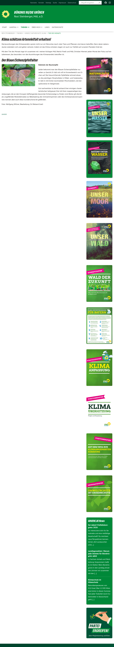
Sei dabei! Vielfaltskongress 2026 (98, 526)
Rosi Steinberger (8, 33)
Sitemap (48, 3)
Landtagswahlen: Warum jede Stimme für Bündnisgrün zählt (99, 553)
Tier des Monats (54, 33)
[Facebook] (105, 2)
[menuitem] (33, 2)
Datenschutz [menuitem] (57, 27)
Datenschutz (72, 3)
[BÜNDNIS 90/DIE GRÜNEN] (6, 14)
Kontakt (41, 3)
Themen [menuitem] (24, 27)
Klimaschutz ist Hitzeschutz (94, 581)
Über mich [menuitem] (36, 27)
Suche (55, 3)
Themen (20, 33)
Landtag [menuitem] (12, 27)
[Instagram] (109, 2)
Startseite (33, 3)
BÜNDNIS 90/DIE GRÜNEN (29, 12)
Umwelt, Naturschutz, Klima (36, 33)
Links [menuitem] (47, 27)
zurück (4, 114)
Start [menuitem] (4, 27)
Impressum (62, 3)
